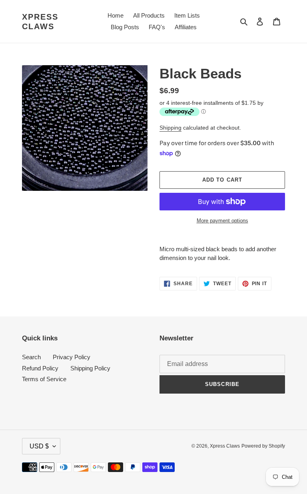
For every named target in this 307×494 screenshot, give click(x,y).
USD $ (39, 446)
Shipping (170, 127)
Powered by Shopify (263, 446)
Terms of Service (44, 379)
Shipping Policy (90, 368)
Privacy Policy (71, 357)
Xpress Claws (40, 21)
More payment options (222, 221)
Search (31, 357)
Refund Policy (40, 368)
